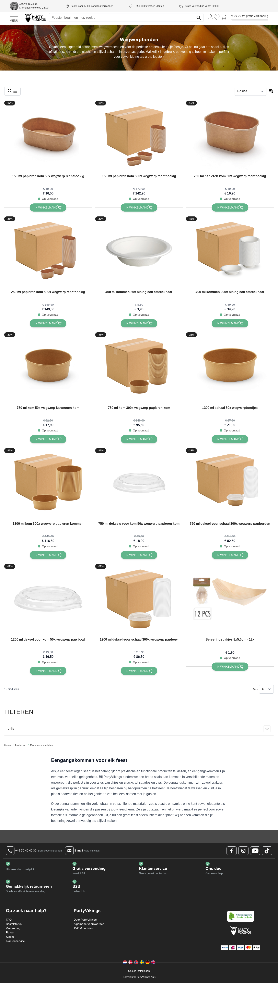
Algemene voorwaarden (89, 923)
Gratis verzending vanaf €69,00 (202, 6)
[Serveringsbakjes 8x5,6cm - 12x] (230, 598)
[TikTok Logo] (267, 850)
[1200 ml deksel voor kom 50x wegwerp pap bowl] (48, 598)
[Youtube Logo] (255, 850)
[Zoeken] (199, 18)
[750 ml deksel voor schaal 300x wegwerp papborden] (230, 483)
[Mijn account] (210, 17)
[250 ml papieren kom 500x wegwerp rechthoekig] (48, 251)
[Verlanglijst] (217, 17)
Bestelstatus (14, 923)
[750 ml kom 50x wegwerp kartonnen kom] (48, 367)
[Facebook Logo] (232, 850)
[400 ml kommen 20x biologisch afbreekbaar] (139, 251)
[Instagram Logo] (243, 850)
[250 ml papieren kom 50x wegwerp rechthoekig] (230, 135)
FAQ (9, 919)
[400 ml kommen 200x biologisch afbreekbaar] (230, 251)
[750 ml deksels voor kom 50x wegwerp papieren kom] (139, 483)
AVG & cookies (83, 928)
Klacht (10, 936)
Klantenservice (15, 941)
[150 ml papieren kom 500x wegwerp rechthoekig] (139, 135)
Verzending (13, 928)
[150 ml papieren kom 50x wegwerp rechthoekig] (48, 135)
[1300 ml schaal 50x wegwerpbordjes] (230, 367)
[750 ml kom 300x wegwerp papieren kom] (139, 367)
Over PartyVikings (85, 919)
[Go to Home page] (35, 17)
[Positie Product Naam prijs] (250, 91)
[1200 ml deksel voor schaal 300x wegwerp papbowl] (139, 598)
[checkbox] (9, 91)
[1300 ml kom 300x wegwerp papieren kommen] (48, 483)
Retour (10, 932)
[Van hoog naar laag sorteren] (271, 91)
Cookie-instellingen (139, 971)
